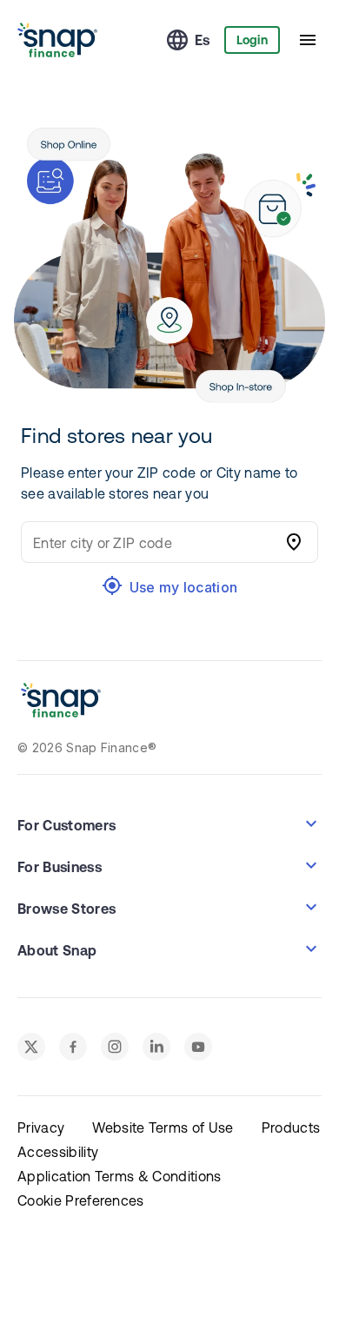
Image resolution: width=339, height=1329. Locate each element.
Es (202, 40)
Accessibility (57, 1152)
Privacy (40, 1127)
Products (291, 1127)
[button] (169, 823)
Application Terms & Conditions (119, 1176)
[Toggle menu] (307, 40)
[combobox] (152, 542)
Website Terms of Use (162, 1127)
